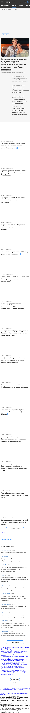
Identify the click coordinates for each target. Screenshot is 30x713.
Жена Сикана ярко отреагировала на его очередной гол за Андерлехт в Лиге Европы (20, 89)
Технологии (4, 660)
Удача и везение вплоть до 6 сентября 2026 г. (14, 552)
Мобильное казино (21, 671)
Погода (21, 5)
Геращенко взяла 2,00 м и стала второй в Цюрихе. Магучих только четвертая (14, 200)
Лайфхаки (4, 664)
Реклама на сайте (21, 688)
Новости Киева (15, 647)
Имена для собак (19, 667)
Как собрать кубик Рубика (15, 666)
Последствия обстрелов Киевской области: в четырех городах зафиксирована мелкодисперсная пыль (14, 569)
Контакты (26, 688)
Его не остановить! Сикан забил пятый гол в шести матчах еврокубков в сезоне (13, 146)
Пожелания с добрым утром (19, 659)
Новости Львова (5, 648)
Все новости (5, 5)
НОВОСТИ (14, 2)
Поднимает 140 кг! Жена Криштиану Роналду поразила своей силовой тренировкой (15, 279)
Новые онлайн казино (7, 673)
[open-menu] (2, 2)
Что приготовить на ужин (19, 669)
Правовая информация (7, 688)
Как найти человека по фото (14, 664)
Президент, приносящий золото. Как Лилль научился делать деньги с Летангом (20, 80)
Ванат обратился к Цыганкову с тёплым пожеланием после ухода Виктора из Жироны (19, 100)
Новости (15, 682)
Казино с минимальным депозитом (12, 671)
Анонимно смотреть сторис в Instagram (12, 662)
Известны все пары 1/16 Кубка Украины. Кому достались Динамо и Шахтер (15, 412)
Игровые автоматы (18, 673)
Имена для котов (9, 667)
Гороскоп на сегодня (16, 650)
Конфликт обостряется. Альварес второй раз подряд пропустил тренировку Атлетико (13, 360)
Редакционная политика (15, 688)
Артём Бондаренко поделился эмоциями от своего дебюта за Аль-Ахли (14, 495)
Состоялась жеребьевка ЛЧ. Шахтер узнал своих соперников (14, 253)
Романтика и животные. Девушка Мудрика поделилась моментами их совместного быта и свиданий (14, 64)
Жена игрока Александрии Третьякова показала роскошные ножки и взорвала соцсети (13, 439)
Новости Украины (6, 647)
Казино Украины (14, 670)
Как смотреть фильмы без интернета (13, 662)
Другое (3, 667)
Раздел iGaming (5, 670)
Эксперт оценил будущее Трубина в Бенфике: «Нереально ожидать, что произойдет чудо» (14, 333)
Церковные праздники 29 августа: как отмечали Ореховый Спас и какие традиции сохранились (14, 598)
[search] (25, 2)
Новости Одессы (24, 647)
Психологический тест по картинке (16, 651)
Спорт (14, 5)
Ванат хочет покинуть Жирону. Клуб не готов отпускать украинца (14, 386)
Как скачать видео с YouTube (15, 660)
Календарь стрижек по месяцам (10, 652)
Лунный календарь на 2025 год (12, 653)
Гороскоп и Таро (5, 650)
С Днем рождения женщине (14, 658)
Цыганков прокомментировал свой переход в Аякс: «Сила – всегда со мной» (14, 522)
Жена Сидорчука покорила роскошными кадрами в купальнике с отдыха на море (12, 306)
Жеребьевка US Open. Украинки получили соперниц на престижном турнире (15, 227)
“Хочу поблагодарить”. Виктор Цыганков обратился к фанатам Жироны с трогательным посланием (19, 112)
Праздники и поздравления (8, 656)
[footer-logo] (15, 679)
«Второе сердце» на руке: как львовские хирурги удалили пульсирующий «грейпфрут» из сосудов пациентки (15, 625)
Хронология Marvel (6, 669)
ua (21, 2)
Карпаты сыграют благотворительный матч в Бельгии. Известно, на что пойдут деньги (14, 467)
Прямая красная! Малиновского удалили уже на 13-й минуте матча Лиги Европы (14, 173)
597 (5, 532)
